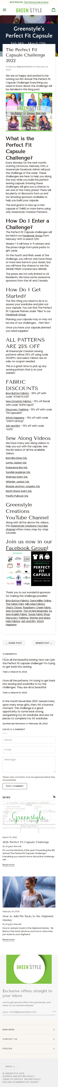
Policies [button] (7, 1048)
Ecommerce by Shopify (26, 1082)
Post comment (15, 786)
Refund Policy (32, 1079)
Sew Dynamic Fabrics (19, 401)
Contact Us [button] (10, 1039)
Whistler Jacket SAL (17, 481)
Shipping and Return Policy (18, 1076)
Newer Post (44, 643)
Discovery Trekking (17, 409)
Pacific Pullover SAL (17, 496)
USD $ (8, 1066)
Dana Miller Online (40, 600)
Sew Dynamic (14, 611)
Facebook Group (33, 235)
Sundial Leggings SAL (18, 472)
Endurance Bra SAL (17, 467)
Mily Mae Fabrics (35, 604)
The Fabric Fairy (15, 604)
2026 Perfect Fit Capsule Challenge (26, 842)
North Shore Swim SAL (19, 491)
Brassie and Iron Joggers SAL (23, 486)
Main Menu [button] (9, 1029)
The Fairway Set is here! (36, 2)
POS (5, 1082)
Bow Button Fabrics (17, 393)
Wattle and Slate (39, 618)
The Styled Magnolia (35, 611)
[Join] (52, 1011)
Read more (9, 864)
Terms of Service (13, 1079)
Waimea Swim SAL (17, 477)
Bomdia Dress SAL (16, 458)
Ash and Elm (13, 425)
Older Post (14, 643)
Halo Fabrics (13, 621)
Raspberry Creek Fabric (37, 607)
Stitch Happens (15, 417)
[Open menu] (7, 10)
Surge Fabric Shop (39, 614)
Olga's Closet (14, 607)
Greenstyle (11, 1073)
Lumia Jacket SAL (16, 462)
